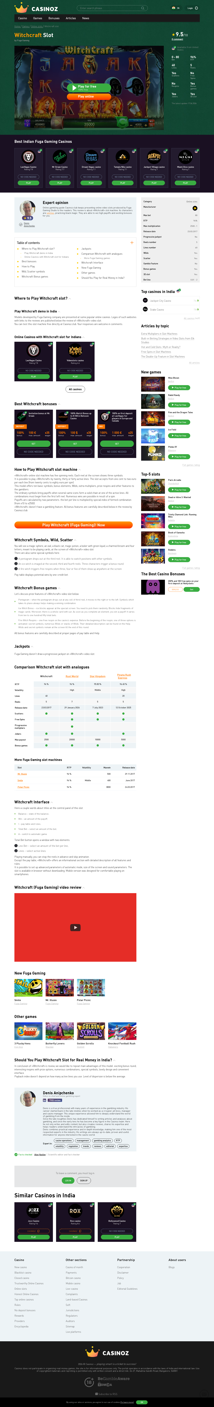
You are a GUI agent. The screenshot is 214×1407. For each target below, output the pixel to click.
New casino (20, 1267)
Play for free (180, 387)
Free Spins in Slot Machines (156, 351)
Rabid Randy (174, 395)
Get (33, 443)
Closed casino (21, 1278)
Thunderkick (173, 483)
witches (50, 213)
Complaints (72, 1294)
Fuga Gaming (20, 1003)
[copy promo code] (38, 1231)
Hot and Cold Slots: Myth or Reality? (160, 347)
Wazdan (50, 1046)
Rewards (19, 1315)
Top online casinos (24, 1299)
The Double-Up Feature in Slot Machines (163, 356)
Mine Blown (173, 378)
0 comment (177, 39)
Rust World (72, 676)
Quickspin (172, 553)
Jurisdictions (72, 1310)
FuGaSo (171, 520)
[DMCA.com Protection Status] (105, 1385)
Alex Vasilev (40, 1154)
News (85, 18)
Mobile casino (73, 1283)
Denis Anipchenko (29, 224)
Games (37, 18)
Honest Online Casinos (26, 1294)
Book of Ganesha (176, 532)
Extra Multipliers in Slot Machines (159, 333)
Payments (71, 1272)
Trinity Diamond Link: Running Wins (182, 515)
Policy (120, 1278)
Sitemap (70, 1326)
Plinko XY (172, 447)
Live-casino (72, 1288)
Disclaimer (123, 1272)
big (101, 426)
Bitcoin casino (73, 1278)
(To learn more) (127, 1402)
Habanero (113, 1046)
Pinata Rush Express (124, 676)
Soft (68, 1304)
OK (142, 1402)
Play (28, 183)
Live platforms (73, 1331)
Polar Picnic (23, 787)
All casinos (75, 389)
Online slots (20, 1288)
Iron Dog (18, 1046)
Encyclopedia (21, 1326)
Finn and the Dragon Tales (180, 412)
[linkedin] (44, 1100)
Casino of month (74, 1267)
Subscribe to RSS (107, 1394)
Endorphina (173, 536)
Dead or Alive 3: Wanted (179, 497)
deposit (20, 426)
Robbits (172, 550)
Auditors (70, 1321)
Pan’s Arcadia (174, 480)
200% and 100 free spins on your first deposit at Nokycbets (183, 582)
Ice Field (172, 430)
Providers (19, 1321)
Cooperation (123, 1267)
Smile (20, 780)
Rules (17, 1304)
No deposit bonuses (24, 1310)
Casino (22, 18)
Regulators (72, 1315)
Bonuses (54, 18)
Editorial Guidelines (127, 1288)
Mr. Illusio (22, 773)
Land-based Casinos (76, 1299)
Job (119, 1283)
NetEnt (171, 381)
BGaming (172, 450)
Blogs (172, 1267)
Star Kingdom (97, 676)
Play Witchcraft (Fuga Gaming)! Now (73, 525)
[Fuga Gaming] (195, 208)
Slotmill (80, 1046)
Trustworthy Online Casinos (29, 1283)
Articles (71, 18)
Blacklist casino (22, 1272)
